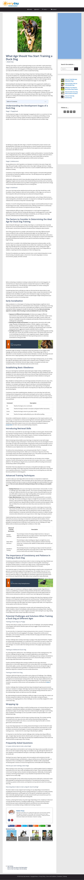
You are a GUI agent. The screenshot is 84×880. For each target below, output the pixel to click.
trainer (48, 682)
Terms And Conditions (51, 876)
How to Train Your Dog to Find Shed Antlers (17, 867)
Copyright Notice (34, 876)
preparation (9, 425)
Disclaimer (59, 876)
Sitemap (65, 876)
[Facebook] (9, 820)
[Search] (76, 69)
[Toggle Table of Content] (45, 102)
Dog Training (10, 866)
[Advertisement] (57, 3)
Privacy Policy (42, 876)
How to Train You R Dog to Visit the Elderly (17, 869)
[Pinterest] (12, 820)
